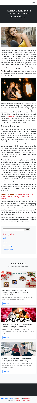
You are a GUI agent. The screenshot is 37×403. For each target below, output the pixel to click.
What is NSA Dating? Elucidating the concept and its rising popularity (16, 360)
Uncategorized (8, 250)
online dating (7, 246)
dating (5, 238)
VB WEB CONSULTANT (23, 401)
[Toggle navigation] (33, 2)
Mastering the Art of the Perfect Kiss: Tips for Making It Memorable (17, 325)
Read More (6, 303)
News (5, 242)
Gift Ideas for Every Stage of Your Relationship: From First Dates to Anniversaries (15, 292)
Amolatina (10, 116)
